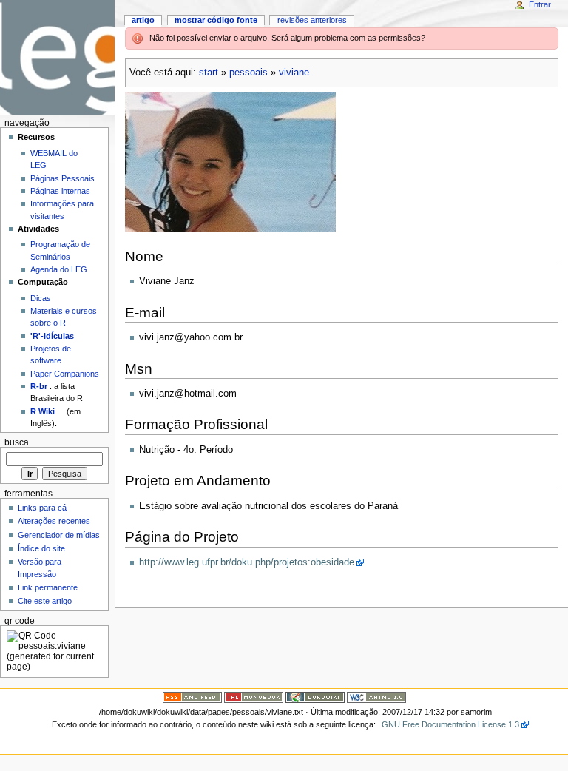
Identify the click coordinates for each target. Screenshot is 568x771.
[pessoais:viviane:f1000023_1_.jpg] (230, 162)
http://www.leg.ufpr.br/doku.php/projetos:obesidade (246, 562)
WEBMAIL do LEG (54, 159)
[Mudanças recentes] (192, 697)
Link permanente (48, 587)
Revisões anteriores (312, 20)
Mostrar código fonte (216, 20)
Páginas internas (60, 190)
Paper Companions (64, 373)
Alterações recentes (54, 520)
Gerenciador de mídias (59, 535)
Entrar (540, 4)
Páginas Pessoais (62, 178)
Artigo (143, 20)
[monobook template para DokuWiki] (253, 697)
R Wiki (42, 411)
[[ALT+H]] (57, 57)
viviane (294, 72)
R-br (38, 386)
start (208, 72)
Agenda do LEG (58, 269)
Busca (16, 442)
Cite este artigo (45, 600)
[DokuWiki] (315, 697)
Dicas (40, 298)
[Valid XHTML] (376, 697)
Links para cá (42, 507)
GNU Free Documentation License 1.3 (450, 724)
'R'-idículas (52, 335)
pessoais (248, 72)
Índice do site (41, 548)
